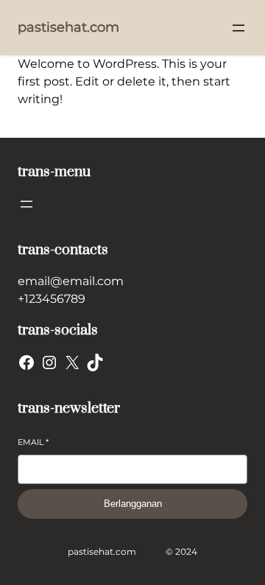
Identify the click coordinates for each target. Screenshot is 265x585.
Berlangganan (133, 503)
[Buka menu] (238, 28)
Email (33, 442)
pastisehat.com (68, 27)
